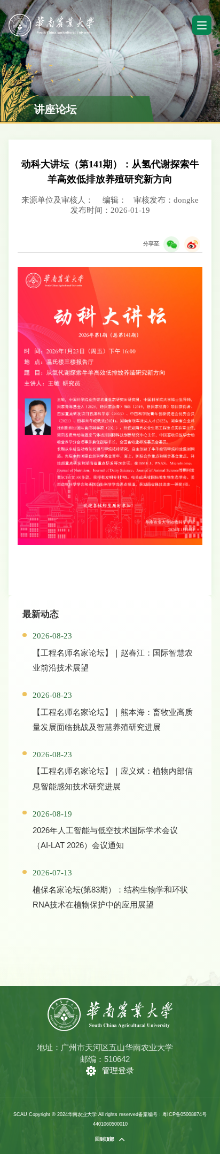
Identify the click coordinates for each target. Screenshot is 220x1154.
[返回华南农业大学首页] (51, 17)
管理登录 (118, 1070)
